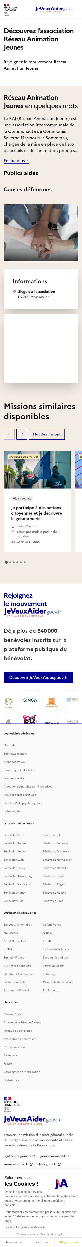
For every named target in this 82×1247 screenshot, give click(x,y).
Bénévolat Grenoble (56, 851)
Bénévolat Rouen (15, 843)
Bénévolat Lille (52, 835)
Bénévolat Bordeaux (17, 884)
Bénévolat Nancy (15, 893)
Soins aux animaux (15, 754)
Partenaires (11, 1055)
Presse (8, 1064)
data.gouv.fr (47, 1164)
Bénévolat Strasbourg (18, 876)
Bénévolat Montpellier (57, 860)
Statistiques (11, 1080)
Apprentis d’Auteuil (16, 990)
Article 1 (48, 933)
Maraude (9, 745)
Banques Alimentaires (18, 925)
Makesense (11, 933)
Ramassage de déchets (18, 770)
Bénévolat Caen (53, 901)
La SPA (8, 949)
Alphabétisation (14, 762)
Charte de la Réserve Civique (22, 1022)
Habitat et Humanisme (18, 974)
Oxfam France (52, 925)
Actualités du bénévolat (19, 1039)
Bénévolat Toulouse (55, 843)
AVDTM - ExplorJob (16, 941)
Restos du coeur (53, 966)
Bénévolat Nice (13, 901)
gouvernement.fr (53, 1156)
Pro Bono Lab (51, 990)
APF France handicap (17, 966)
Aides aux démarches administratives (28, 787)
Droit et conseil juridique (20, 795)
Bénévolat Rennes (15, 851)
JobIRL (47, 941)
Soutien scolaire (14, 778)
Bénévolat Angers (54, 884)
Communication (14, 1047)
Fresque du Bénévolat (18, 1031)
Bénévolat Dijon (53, 876)
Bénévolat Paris (13, 835)
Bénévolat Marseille (55, 868)
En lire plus (14, 161)
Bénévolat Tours (14, 868)
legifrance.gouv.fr (17, 1156)
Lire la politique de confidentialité (25, 1227)
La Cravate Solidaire (56, 949)
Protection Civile (15, 982)
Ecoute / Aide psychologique (22, 803)
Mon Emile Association (57, 982)
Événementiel (12, 811)
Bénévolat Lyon (14, 860)
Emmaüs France (14, 958)
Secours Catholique (56, 958)
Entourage (49, 974)
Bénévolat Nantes (54, 893)
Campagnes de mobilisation (22, 1072)
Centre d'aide (13, 1014)
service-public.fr (16, 1164)
